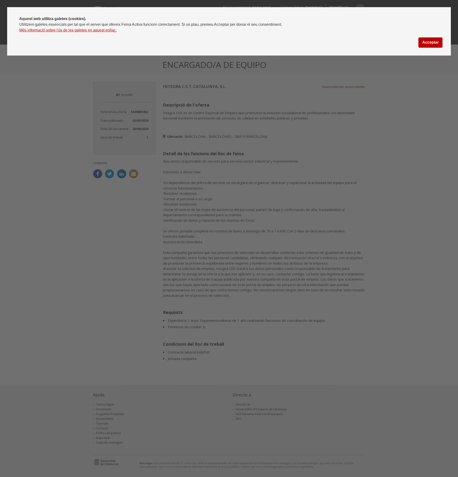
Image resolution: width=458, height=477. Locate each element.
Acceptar (430, 42)
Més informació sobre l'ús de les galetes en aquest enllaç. (68, 30)
